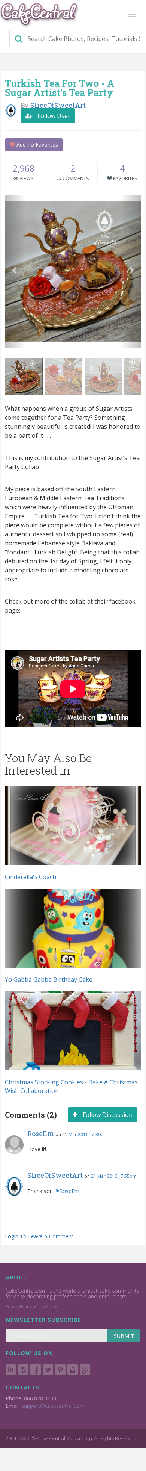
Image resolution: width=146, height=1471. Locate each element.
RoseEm (40, 1133)
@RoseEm (66, 1190)
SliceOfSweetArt (55, 1175)
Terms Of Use (45, 1306)
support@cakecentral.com (53, 1405)
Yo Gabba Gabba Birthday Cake (48, 979)
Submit (124, 1335)
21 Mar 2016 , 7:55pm (114, 1176)
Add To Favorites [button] (36, 144)
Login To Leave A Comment (39, 1236)
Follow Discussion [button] (107, 1115)
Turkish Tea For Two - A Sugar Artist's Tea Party (59, 88)
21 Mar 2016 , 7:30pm (85, 1134)
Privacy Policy (18, 1306)
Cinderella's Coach (30, 877)
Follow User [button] (53, 116)
